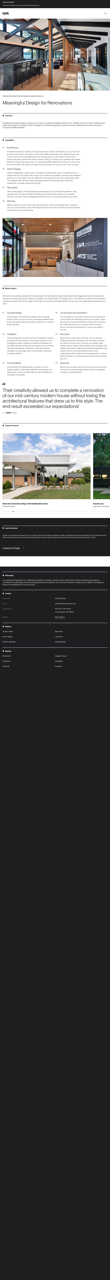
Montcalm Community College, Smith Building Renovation (25, 505)
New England (7, 637)
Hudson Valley (8, 631)
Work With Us (60, 617)
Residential (7, 656)
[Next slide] (7, 511)
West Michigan (60, 642)
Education (58, 666)
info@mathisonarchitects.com (65, 604)
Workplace (6, 661)
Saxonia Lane (101, 505)
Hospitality (59, 661)
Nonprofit (6, 666)
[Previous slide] (4, 511)
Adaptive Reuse (60, 656)
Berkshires (59, 631)
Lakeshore (59, 637)
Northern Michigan (9, 642)
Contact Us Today (11, 548)
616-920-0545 (60, 598)
